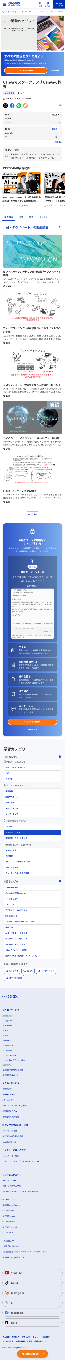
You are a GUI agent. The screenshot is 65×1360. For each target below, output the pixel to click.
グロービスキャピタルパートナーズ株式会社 (20, 1191)
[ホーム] (3, 12)
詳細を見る (55, 70)
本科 (6, 1035)
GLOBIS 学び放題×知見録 (12, 1070)
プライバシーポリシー (31, 1337)
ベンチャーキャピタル (11, 1156)
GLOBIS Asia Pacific (10, 1199)
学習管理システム (9, 1111)
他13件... (58, 142)
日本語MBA (7, 1020)
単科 (6, 1030)
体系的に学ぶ (13, 12)
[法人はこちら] (59, 4)
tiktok (15, 1283)
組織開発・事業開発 (10, 1116)
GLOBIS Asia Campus (11, 1205)
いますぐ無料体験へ (26, 70)
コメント (43, 217)
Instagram (17, 1293)
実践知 (28, 98)
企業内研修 (6, 1089)
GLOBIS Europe (8, 1216)
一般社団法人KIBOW (10, 1246)
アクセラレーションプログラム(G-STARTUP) (20, 1161)
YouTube (16, 1273)
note (14, 1322)
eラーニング (7, 1100)
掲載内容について (41, 1341)
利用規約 (15, 1337)
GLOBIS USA (7, 1232)
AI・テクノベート (28, 12)
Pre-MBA (8, 1050)
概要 (31, 217)
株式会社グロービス (10, 1180)
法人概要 (6, 1337)
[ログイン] (48, 4)
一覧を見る (32, 227)
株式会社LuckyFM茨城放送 (13, 1257)
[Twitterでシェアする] (5, 105)
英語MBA (6, 1040)
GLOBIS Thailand (9, 1227)
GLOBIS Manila (8, 1221)
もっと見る (32, 514)
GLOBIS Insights (9, 1142)
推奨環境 (46, 1337)
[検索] (40, 4)
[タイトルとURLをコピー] (25, 105)
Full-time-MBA (10, 1055)
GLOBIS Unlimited (10, 1075)
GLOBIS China (8, 1210)
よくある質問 (7, 1341)
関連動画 (8, 217)
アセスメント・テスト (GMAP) (15, 1105)
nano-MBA (9, 1045)
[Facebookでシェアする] (12, 105)
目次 (21, 217)
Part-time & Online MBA (15, 1060)
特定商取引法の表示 (24, 1341)
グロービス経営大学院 (11, 1186)
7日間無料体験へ (30, 1354)
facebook (17, 1312)
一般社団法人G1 (9, 1240)
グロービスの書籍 (9, 1130)
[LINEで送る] (18, 105)
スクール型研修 (8, 1094)
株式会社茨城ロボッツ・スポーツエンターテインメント (25, 1251)
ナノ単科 (8, 1025)
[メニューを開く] (4, 4)
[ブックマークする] (60, 105)
